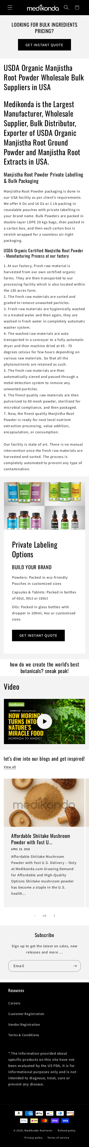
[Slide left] (34, 915)
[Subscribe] (75, 966)
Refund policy (67, 1130)
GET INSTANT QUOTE (44, 44)
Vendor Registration (24, 1024)
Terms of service (58, 1137)
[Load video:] (44, 721)
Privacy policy (33, 1137)
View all (10, 767)
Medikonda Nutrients (38, 1130)
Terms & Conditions (23, 1035)
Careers (14, 1003)
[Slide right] (54, 915)
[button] (10, 7)
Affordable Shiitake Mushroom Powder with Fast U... (40, 839)
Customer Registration (26, 1014)
